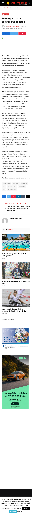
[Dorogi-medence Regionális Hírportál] (17, 3)
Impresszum (26, 507)
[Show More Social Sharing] (28, 33)
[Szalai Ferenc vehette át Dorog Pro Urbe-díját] (16, 270)
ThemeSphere (24, 503)
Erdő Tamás (16, 183)
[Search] (29, 3)
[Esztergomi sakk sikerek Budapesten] (16, 44)
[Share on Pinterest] (22, 33)
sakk (4, 186)
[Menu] (3, 3)
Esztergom (5, 14)
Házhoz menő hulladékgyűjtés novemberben (10, 208)
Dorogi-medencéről (9, 507)
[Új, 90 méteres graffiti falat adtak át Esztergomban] (16, 242)
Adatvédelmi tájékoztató (21, 509)
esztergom (24, 183)
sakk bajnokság (12, 186)
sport (4, 189)
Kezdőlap (12, 8)
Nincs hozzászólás (8, 28)
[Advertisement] (16, 430)
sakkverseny (21, 186)
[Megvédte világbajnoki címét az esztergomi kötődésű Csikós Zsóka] (16, 298)
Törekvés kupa (12, 189)
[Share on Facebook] (6, 33)
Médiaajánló (10, 509)
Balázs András (7, 183)
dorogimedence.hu (13, 26)
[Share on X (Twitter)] (14, 33)
